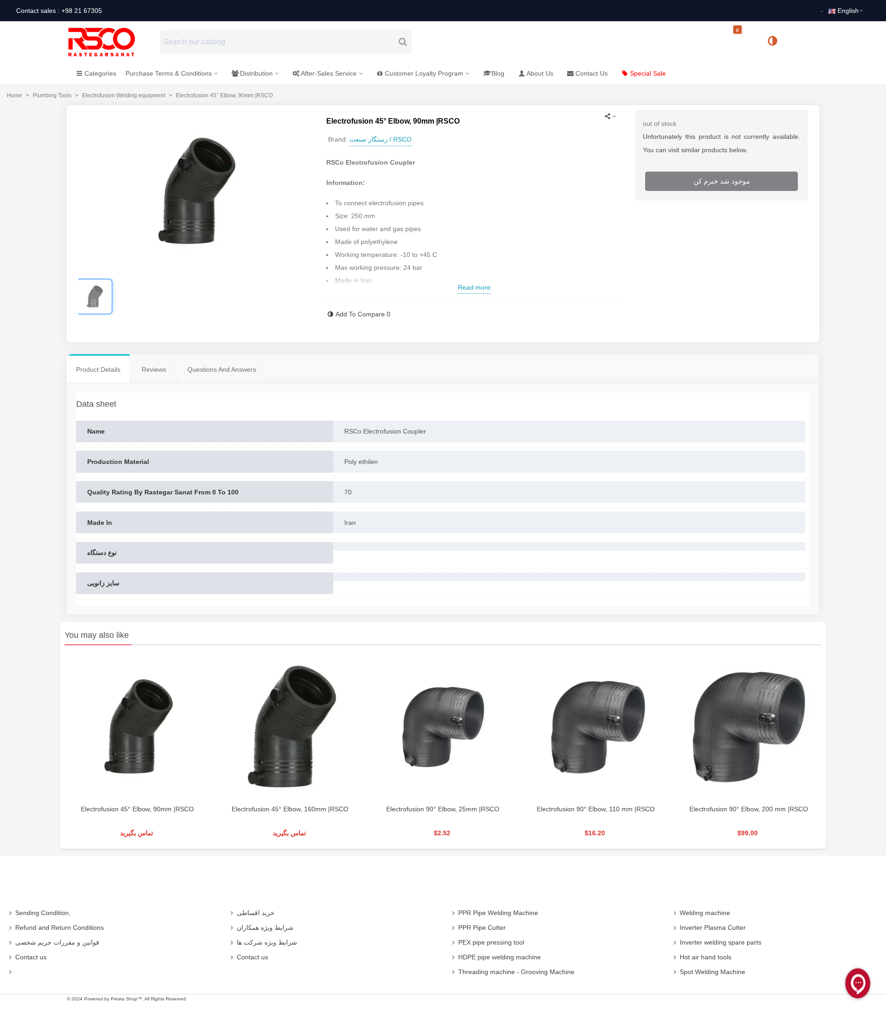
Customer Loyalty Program (424, 73)
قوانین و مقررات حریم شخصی (57, 942)
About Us (540, 73)
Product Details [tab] (98, 369)
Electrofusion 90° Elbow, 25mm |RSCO (442, 809)
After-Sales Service (329, 73)
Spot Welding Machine (712, 971)
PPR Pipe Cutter (482, 927)
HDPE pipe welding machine (499, 957)
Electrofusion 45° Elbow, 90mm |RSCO (137, 809)
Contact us (31, 957)
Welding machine (705, 912)
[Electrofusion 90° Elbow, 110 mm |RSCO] (596, 727)
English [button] (848, 10)
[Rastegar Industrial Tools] (111, 42)
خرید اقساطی (256, 912)
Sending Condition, (43, 912)
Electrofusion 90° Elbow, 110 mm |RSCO (596, 809)
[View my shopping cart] (745, 42)
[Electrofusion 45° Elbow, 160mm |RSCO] (290, 727)
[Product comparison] (776, 42)
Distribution (256, 73)
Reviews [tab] (154, 369)
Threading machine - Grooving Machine (516, 971)
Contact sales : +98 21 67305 (59, 10)
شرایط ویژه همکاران (265, 927)
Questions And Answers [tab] (221, 369)
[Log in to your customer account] (803, 41)
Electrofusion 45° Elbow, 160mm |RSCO (290, 809)
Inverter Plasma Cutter (713, 927)
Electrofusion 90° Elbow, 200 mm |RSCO (748, 809)
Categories (100, 73)
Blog (497, 73)
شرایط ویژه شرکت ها (267, 942)
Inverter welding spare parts (720, 942)
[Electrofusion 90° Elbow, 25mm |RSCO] (442, 727)
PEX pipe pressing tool (491, 942)
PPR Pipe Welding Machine (498, 912)
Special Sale (648, 73)
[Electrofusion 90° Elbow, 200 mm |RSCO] (748, 727)
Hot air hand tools (705, 957)
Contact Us (591, 73)
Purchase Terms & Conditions (169, 73)
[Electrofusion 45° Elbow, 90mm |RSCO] (137, 727)
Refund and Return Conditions (59, 927)
